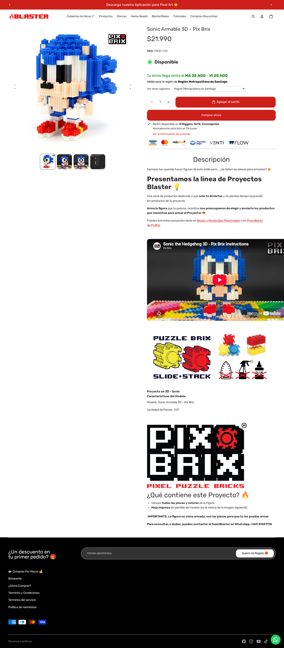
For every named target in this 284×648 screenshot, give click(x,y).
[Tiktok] (265, 641)
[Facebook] (243, 641)
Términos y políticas (20, 641)
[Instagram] (251, 641)
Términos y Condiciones (24, 593)
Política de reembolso (22, 607)
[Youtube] (258, 641)
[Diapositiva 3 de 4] (81, 161)
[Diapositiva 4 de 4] (97, 161)
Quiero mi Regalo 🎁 (255, 553)
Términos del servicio (22, 600)
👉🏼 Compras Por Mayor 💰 (25, 571)
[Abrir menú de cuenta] (262, 16)
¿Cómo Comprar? (19, 586)
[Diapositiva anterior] (9, 4)
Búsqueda (15, 578)
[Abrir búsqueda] (253, 16)
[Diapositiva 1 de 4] (47, 161)
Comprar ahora (211, 115)
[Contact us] (276, 640)
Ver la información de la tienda (171, 134)
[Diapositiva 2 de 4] (64, 161)
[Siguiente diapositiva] (271, 4)
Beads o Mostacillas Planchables (218, 220)
